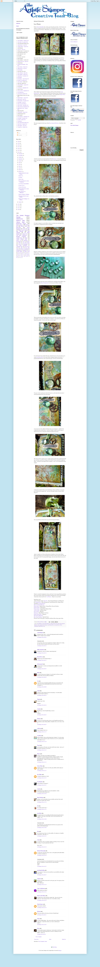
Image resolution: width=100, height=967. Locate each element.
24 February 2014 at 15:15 (41, 777)
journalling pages (39, 357)
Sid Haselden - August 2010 (22, 112)
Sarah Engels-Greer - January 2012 (22, 109)
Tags (44, 626)
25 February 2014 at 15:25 (41, 891)
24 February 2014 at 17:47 (41, 809)
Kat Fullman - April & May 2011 (23, 78)
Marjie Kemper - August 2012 (22, 97)
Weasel (38, 745)
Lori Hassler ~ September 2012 (22, 87)
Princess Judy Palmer (41, 895)
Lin (38, 681)
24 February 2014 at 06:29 (41, 677)
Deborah (38, 911)
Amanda (38, 709)
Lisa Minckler (39, 781)
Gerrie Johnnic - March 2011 (22, 66)
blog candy (20, 247)
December (20, 153)
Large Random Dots (50, 624)
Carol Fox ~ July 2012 (21, 49)
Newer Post (36, 939)
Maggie (38, 699)
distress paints (57, 623)
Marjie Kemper (40, 904)
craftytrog (39, 728)
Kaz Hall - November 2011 (22, 80)
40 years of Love (21, 185)
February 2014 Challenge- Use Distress (24, 199)
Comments (20, 135)
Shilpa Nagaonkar (40, 649)
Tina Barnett (19, 121)
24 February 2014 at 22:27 (41, 866)
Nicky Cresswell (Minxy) (21, 103)
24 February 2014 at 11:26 (41, 741)
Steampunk (25, 240)
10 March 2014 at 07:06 (41, 934)
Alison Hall (20, 222)
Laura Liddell (19, 81)
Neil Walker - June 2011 (21, 102)
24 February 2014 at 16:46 (41, 793)
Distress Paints (37, 607)
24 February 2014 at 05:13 (41, 660)
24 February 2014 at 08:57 (41, 724)
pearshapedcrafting (41, 870)
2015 (19, 150)
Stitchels (25, 252)
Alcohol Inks (19, 238)
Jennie (17, 26)
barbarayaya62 (40, 664)
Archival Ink (44, 623)
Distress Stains (37, 608)
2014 (19, 152)
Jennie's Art (18, 240)
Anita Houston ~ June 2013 (22, 45)
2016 (19, 148)
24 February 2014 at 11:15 (41, 731)
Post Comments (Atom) (43, 941)
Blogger (60, 950)
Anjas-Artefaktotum (41, 888)
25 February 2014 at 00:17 (41, 874)
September (21, 159)
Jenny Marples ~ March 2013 (22, 74)
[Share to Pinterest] (57, 622)
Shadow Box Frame (24, 256)
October (20, 157)
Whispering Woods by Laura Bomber (23, 196)
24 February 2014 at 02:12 (41, 645)
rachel (38, 690)
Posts (19, 132)
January (20, 202)
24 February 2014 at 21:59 (41, 855)
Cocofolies (39, 735)
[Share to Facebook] (56, 622)
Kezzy (38, 928)
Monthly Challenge (21, 236)
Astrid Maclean (40, 632)
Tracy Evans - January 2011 (22, 124)
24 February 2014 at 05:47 (41, 668)
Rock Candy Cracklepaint (21, 245)
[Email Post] (49, 621)
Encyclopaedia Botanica (54, 123)
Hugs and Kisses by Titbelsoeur (22, 192)
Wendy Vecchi (27, 251)
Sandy (38, 918)
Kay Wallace (39, 774)
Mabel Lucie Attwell (23, 230)
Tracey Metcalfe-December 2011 (23, 122)
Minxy (28, 241)
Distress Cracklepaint (24, 248)
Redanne (39, 718)
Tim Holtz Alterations (21, 235)
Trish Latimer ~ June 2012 (22, 125)
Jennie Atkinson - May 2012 (22, 72)
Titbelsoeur (19, 219)
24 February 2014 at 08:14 (41, 695)
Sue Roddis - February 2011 (22, 118)
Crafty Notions (20, 252)
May (38, 831)
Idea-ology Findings (38, 617)
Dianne (38, 753)
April (20, 167)
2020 (19, 141)
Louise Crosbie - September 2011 (23, 90)
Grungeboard (18, 250)
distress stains (24, 226)
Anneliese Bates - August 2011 (22, 46)
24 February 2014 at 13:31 (41, 770)
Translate (79, 119)
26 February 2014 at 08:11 (41, 914)
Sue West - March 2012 (21, 119)
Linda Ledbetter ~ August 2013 (22, 84)
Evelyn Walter (39, 766)
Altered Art (24, 234)
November (21, 155)
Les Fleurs (20, 177)
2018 (19, 145)
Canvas (19, 244)
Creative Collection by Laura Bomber (23, 173)
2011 (19, 207)
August (20, 160)
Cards (24, 228)
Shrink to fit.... (21, 175)
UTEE (19, 242)
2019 (19, 143)
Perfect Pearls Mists (38, 614)
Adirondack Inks (19, 246)
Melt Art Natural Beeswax (39, 604)
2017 (19, 146)
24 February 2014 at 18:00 (41, 819)
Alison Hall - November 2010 (22, 42)
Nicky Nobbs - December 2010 (22, 105)
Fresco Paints (36, 611)
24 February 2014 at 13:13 (41, 762)
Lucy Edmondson (20, 92)
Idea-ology (39, 624)
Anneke (38, 789)
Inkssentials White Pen (38, 615)
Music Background (44, 282)
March (20, 169)
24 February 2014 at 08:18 (41, 705)
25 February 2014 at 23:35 (41, 907)
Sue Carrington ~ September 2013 (23, 116)
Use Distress (48, 596)
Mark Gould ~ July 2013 (21, 99)
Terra (29, 252)
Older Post (64, 939)
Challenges (28, 253)
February (20, 171)
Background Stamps (21, 223)
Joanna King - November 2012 (22, 75)
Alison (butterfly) (40, 27)
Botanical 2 (54, 158)
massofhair (39, 813)
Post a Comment (38, 936)
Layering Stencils (41, 603)
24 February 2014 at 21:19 (41, 846)
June (19, 164)
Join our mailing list (73, 41)
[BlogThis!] (53, 622)
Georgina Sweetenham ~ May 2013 (22, 65)
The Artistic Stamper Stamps (23, 216)
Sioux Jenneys (19, 225)
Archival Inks (36, 610)
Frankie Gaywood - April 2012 (22, 61)
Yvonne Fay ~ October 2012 (22, 127)
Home (50, 939)
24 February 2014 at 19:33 (41, 836)
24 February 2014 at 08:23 (41, 714)
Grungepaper (25, 244)
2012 (19, 205)
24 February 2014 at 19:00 (41, 827)
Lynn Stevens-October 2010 (22, 93)
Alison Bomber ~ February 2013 (23, 40)
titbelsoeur (18, 23)
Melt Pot (18, 253)
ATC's (24, 241)
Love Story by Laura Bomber (24, 183)
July (19, 162)
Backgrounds (38, 602)
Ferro (17, 257)
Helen (38, 672)
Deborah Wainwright (41, 850)
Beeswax (23, 253)
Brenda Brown (40, 656)
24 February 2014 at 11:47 (41, 750)
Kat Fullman (19, 77)
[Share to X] (54, 622)
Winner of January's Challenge (24, 194)
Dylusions (36, 612)
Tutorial (20, 257)
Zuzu (26, 238)
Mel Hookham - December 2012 (23, 100)
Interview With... (20, 255)
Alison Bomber (39, 623)
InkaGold (24, 250)
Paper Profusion (40, 797)
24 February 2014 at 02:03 (41, 637)
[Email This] (51, 622)
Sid (37, 806)
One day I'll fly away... (22, 187)
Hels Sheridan (19, 69)
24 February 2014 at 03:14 (41, 653)
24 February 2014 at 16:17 (41, 785)
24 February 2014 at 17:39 (41, 802)
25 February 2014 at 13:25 (41, 884)
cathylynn (39, 878)
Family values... (21, 179)
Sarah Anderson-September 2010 (23, 106)
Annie (38, 839)
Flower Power (27, 246)
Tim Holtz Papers (26, 242)
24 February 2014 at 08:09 (41, 686)
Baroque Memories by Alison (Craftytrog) (24, 189)
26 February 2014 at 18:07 (41, 924)
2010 (19, 209)
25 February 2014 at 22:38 (41, 900)
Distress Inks (36, 606)
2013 (19, 204)
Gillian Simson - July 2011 (22, 68)
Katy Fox (46, 600)
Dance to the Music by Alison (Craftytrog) (24, 181)
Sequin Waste (62, 94)
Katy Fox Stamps (44, 624)
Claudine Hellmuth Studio (21, 239)
